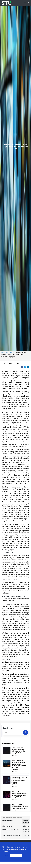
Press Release (10, 352)
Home (2, 352)
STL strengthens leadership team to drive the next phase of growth (19, 793)
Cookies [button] (5, 851)
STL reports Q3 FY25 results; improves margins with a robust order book (20, 806)
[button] (22, 367)
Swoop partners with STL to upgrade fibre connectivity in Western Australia (19, 779)
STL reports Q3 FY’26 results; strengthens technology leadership (18, 749)
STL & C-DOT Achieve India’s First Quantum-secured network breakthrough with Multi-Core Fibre (19, 764)
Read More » (15, 755)
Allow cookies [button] (16, 855)
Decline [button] (6, 855)
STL (3, 371)
